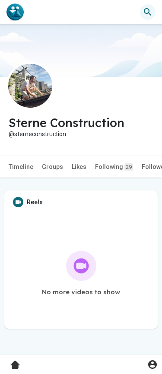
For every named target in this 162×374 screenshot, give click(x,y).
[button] (152, 364)
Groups (52, 166)
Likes (79, 166)
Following (113, 166)
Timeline (21, 166)
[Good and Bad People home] (15, 12)
